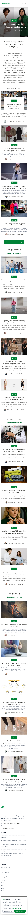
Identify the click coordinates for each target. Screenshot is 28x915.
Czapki (2, 888)
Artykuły (4, 832)
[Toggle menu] (25, 3)
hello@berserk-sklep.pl (8, 828)
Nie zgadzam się (8, 911)
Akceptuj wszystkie (20, 911)
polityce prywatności (16, 908)
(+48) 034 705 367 (7, 826)
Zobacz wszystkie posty (14, 253)
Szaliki (2, 891)
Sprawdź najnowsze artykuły (14, 242)
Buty (14, 621)
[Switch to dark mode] (22, 3)
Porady (14, 446)
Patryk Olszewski (5, 872)
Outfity (14, 20)
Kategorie (4, 877)
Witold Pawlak (4, 870)
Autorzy (3, 864)
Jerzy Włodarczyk (5, 867)
